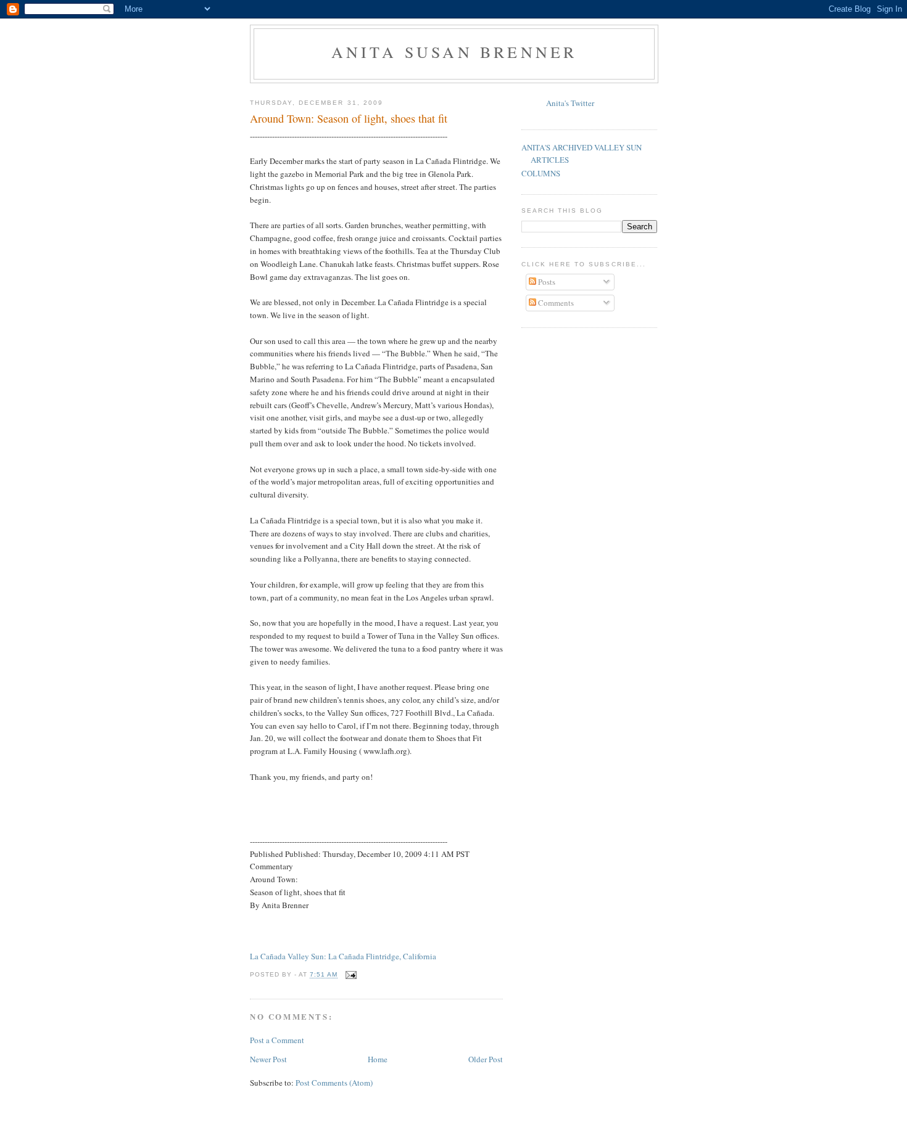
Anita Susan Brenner (454, 51)
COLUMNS (540, 173)
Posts (545, 281)
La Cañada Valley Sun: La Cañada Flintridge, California (343, 956)
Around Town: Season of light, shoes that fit (348, 118)
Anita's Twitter (570, 103)
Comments (555, 302)
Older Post (485, 1059)
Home (377, 1059)
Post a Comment (277, 1040)
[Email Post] (351, 975)
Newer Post (268, 1059)
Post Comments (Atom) (334, 1082)
